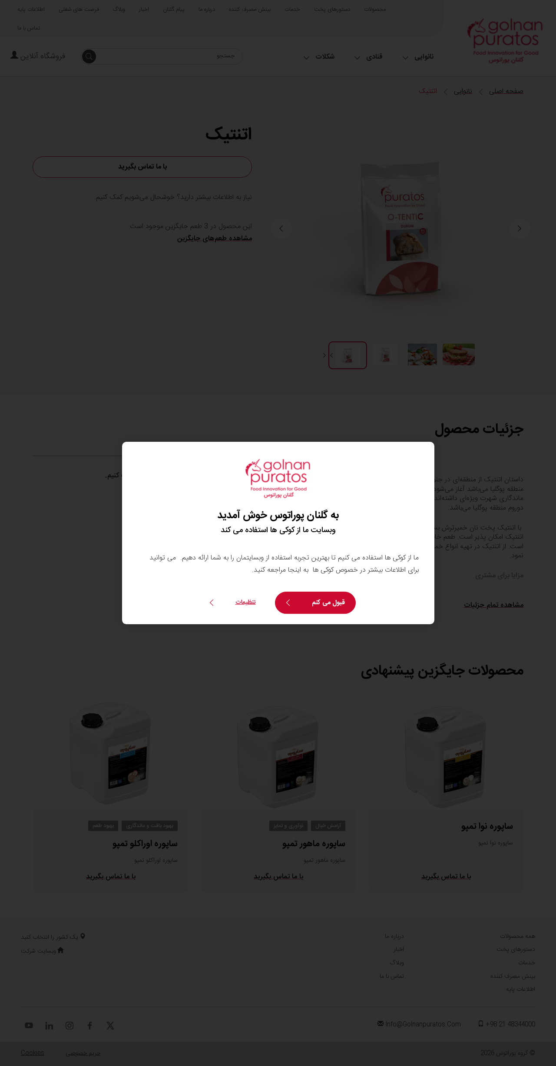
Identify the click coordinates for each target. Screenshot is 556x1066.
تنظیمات (245, 602)
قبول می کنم (328, 602)
